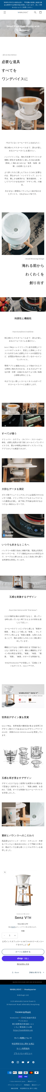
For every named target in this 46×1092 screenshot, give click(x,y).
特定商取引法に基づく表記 (28, 1088)
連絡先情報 (14, 1088)
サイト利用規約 (23, 1048)
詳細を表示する (35, 972)
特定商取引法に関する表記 (23, 1044)
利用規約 (27, 1085)
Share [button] (17, 972)
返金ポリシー (32, 1081)
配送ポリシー (36, 1085)
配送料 (13, 927)
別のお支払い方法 (23, 964)
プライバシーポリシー (23, 1053)
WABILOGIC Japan (19, 1081)
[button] (4, 12)
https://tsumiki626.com (23, 1030)
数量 (23, 931)
